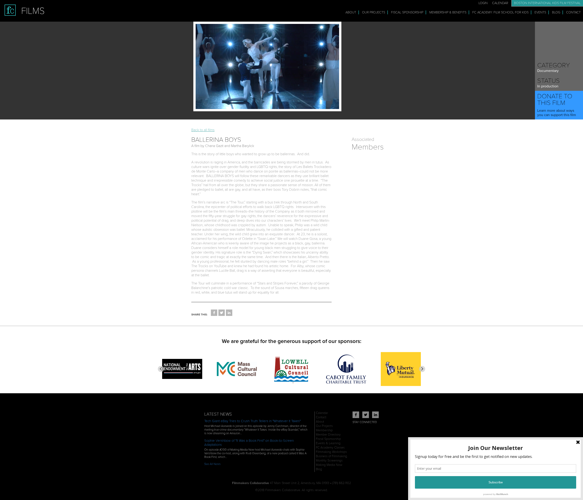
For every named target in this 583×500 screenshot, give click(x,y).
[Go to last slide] (161, 369)
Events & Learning (328, 443)
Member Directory (328, 435)
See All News (212, 464)
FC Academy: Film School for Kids (500, 12)
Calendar (500, 3)
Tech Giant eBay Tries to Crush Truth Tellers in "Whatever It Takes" (252, 421)
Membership (324, 430)
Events (540, 12)
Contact (573, 12)
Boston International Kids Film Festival (547, 3)
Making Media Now (329, 465)
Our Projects (373, 12)
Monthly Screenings (329, 460)
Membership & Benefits (447, 12)
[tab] (290, 382)
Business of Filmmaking (331, 456)
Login (483, 3)
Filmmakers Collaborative (250, 483)
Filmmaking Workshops (331, 452)
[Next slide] (422, 369)
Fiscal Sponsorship (407, 12)
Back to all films (203, 130)
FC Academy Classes (330, 447)
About (350, 12)
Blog (556, 12)
